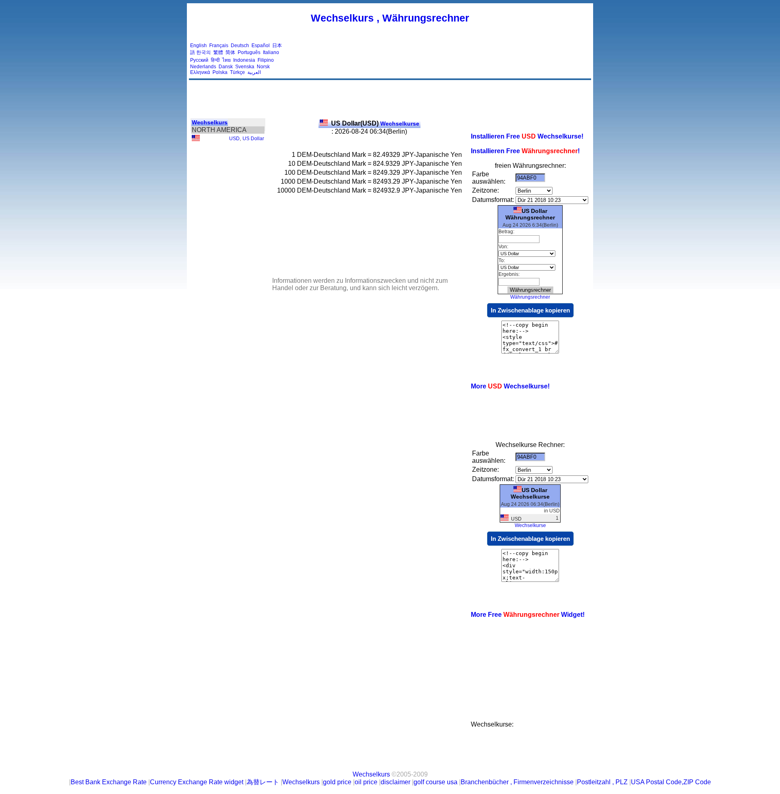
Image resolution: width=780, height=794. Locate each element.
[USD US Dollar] (196, 139)
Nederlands (203, 66)
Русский (199, 60)
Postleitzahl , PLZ (602, 782)
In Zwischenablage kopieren (530, 310)
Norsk (263, 66)
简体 (230, 52)
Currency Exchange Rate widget (196, 782)
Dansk (226, 66)
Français (218, 45)
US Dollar (253, 138)
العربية (254, 72)
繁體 (218, 52)
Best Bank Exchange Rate (109, 782)
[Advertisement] (442, 59)
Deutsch (240, 45)
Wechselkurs (210, 122)
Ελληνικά (200, 72)
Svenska (244, 66)
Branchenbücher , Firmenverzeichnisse (517, 782)
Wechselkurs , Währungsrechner (390, 18)
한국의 (203, 52)
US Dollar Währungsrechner (530, 214)
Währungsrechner (530, 297)
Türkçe (237, 72)
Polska (220, 72)
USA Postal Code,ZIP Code (671, 782)
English (198, 45)
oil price (366, 782)
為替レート (263, 782)
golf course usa (435, 782)
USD (234, 138)
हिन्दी (215, 60)
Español (260, 45)
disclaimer (395, 782)
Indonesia (244, 60)
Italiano (271, 52)
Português (249, 52)
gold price (337, 782)
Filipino (266, 60)
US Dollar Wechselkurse (530, 493)
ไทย (226, 60)
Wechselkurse (375, 123)
